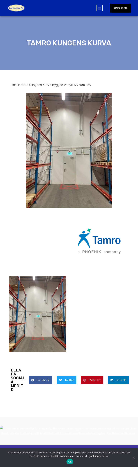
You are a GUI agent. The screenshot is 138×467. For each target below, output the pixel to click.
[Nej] (133, 457)
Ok (70, 461)
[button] (99, 8)
